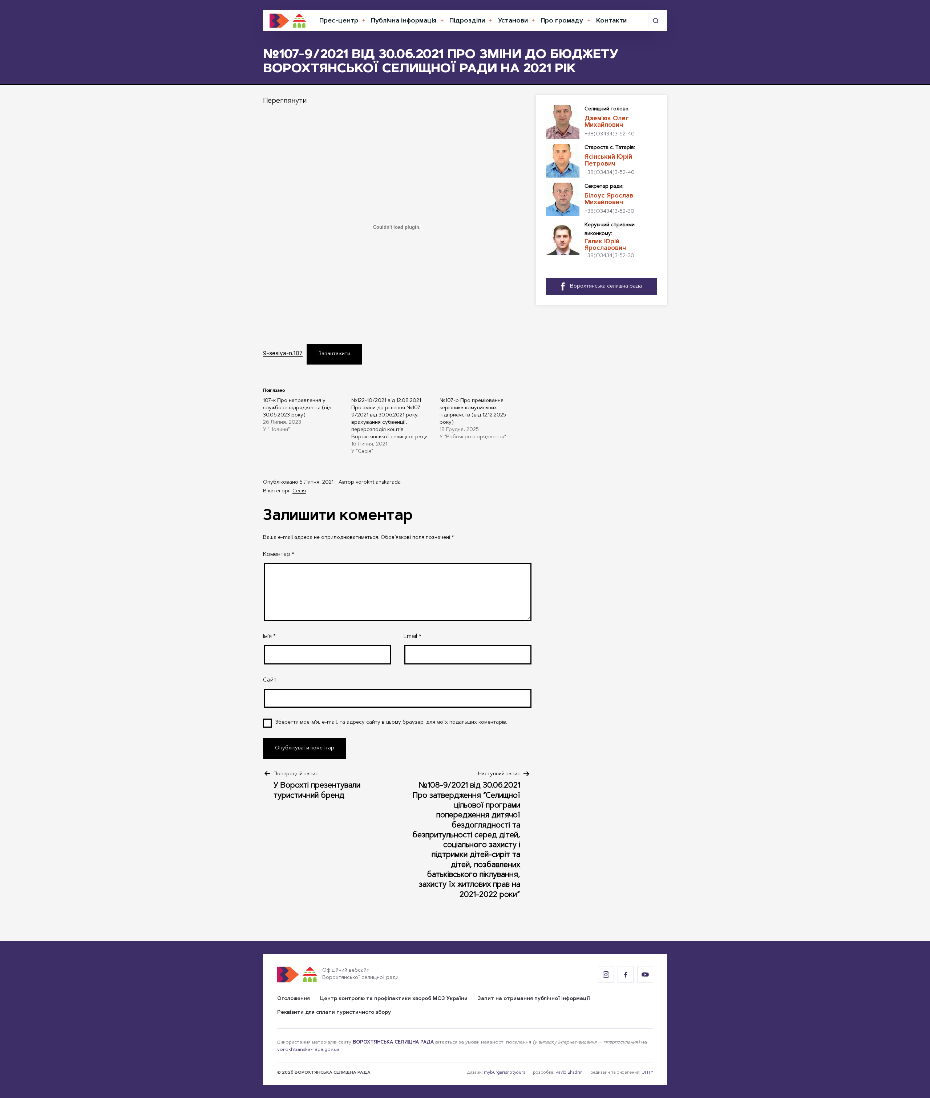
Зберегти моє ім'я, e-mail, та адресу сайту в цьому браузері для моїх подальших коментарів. (391, 722)
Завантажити (334, 354)
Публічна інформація (403, 21)
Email (412, 636)
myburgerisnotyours (504, 1072)
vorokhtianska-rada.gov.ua (308, 1050)
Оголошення (293, 998)
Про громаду (562, 21)
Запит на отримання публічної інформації (534, 998)
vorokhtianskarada (378, 482)
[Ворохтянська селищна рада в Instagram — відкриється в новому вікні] (606, 975)
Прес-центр (338, 21)
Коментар (278, 554)
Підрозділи (467, 21)
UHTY (647, 1072)
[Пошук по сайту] (655, 20)
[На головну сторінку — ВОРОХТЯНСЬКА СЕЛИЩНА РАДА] (288, 20)
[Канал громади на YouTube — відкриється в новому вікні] (645, 975)
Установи (513, 21)
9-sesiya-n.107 (283, 353)
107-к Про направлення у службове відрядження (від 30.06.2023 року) (297, 408)
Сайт (269, 680)
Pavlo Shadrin (569, 1072)
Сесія (299, 491)
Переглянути (285, 101)
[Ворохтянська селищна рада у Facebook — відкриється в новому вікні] (626, 975)
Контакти (611, 21)
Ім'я (269, 636)
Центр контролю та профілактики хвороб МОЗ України (394, 998)
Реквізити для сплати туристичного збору (334, 1012)
